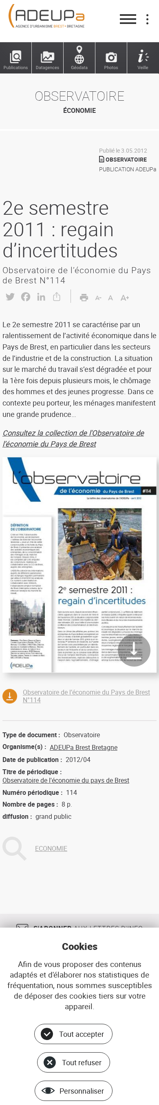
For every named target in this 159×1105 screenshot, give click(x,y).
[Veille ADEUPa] (143, 58)
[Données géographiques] (79, 58)
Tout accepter (81, 1034)
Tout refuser (82, 1062)
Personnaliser (82, 1091)
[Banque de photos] (111, 58)
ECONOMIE (51, 848)
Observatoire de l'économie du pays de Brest (65, 780)
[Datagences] (48, 58)
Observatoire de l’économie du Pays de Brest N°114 (86, 696)
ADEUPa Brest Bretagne (83, 747)
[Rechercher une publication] (16, 58)
